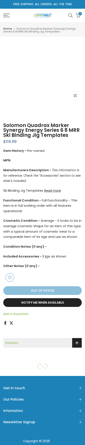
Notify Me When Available (42, 302)
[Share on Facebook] (5, 323)
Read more (52, 191)
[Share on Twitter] (11, 323)
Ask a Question (16, 314)
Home (7, 28)
